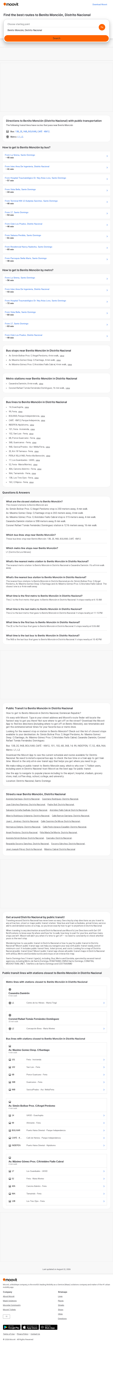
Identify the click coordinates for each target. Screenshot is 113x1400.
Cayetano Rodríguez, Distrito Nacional (60, 799)
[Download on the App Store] (29, 1327)
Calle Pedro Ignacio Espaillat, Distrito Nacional (64, 827)
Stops (60, 1309)
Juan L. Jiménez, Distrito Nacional (22, 821)
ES (6, 1316)
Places (61, 1301)
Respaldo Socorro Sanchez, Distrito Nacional (27, 844)
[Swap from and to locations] (102, 27)
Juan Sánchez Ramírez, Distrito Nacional (25, 804)
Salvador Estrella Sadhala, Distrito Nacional (26, 810)
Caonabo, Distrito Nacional (59, 838)
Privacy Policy (22, 1334)
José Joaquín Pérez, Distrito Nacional (24, 849)
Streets (61, 1305)
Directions (62, 1318)
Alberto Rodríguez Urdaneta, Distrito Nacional (27, 816)
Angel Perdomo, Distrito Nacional (21, 832)
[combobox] (56, 25)
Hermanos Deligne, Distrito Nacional (23, 827)
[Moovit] (11, 4)
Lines (60, 1296)
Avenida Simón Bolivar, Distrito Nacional (25, 838)
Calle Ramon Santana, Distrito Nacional (70, 816)
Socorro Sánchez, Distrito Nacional (67, 844)
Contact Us (35, 1334)
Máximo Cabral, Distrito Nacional (59, 849)
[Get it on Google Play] (11, 1327)
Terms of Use (9, 1334)
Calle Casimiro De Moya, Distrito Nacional (60, 821)
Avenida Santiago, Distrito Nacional (23, 799)
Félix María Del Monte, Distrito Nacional (58, 832)
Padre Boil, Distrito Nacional (61, 804)
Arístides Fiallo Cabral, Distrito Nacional (68, 810)
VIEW (62, 355)
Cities (60, 1314)
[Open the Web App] (48, 1327)
